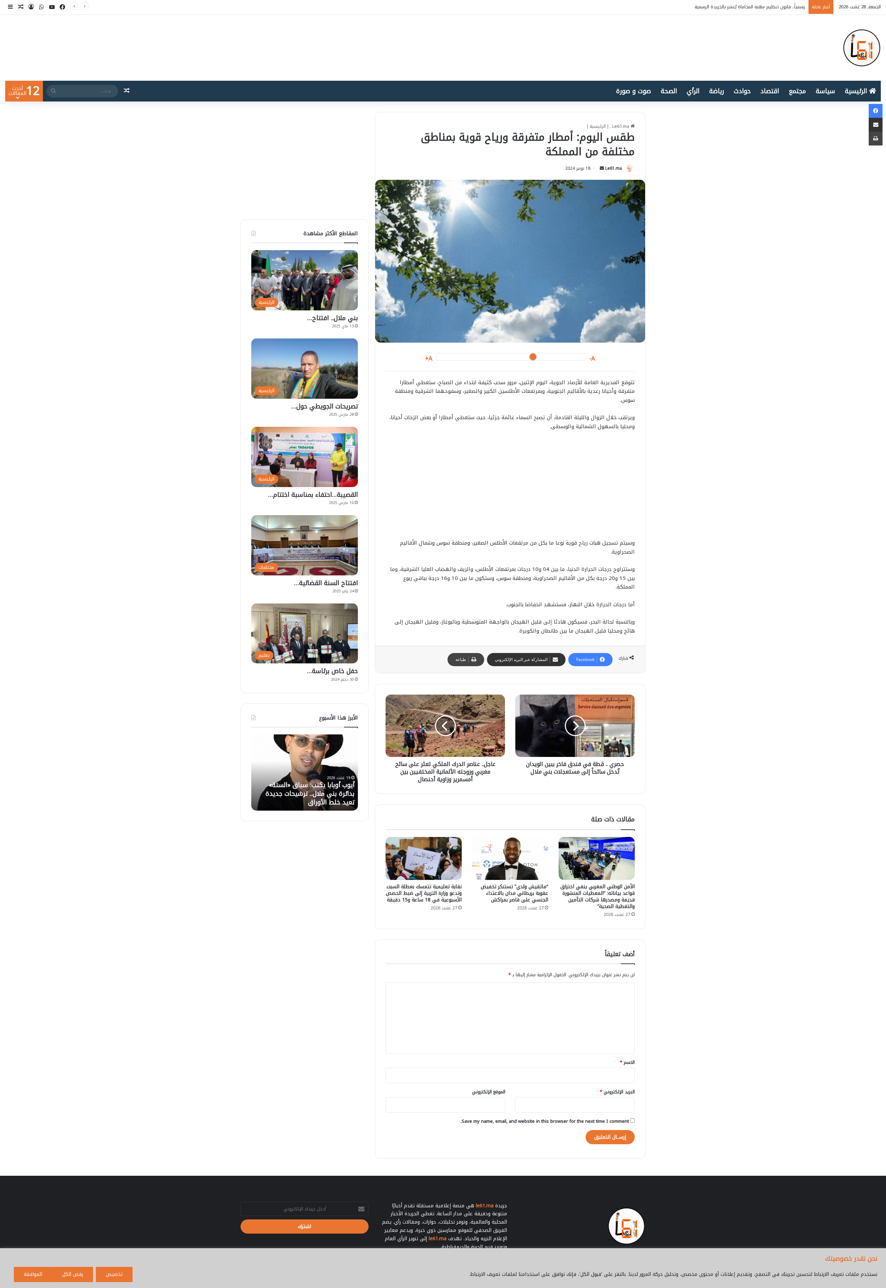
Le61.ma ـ (620, 126)
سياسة (825, 91)
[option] (304, 772)
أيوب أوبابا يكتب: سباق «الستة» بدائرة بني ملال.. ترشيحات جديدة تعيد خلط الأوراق (725, 6)
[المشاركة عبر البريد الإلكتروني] (876, 125)
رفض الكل (72, 1274)
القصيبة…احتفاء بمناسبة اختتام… (313, 495)
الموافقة (33, 1274)
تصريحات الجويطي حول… (324, 406)
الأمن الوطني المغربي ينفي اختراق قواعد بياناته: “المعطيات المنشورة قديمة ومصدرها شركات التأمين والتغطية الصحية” (597, 896)
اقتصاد (769, 91)
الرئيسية (857, 91)
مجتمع (797, 91)
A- (592, 358)
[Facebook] (876, 111)
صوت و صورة (633, 91)
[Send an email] (602, 168)
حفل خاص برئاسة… (332, 671)
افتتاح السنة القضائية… (326, 583)
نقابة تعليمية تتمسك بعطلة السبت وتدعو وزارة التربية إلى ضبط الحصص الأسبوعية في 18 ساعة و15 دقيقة (424, 893)
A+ (429, 358)
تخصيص (114, 1274)
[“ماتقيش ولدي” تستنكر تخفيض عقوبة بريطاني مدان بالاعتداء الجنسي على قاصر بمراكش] (510, 858)
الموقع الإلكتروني (488, 1091)
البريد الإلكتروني (617, 1091)
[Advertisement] (510, 488)
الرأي (693, 91)
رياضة (716, 91)
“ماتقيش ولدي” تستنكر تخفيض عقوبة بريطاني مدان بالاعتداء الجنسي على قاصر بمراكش (514, 893)
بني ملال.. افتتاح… (332, 318)
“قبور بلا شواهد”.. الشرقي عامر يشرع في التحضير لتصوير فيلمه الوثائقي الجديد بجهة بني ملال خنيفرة (311, 789)
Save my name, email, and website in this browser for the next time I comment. (545, 1121)
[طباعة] (876, 138)
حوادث (742, 91)
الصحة (669, 91)
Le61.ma (613, 168)
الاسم (627, 1062)
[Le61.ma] (862, 48)
